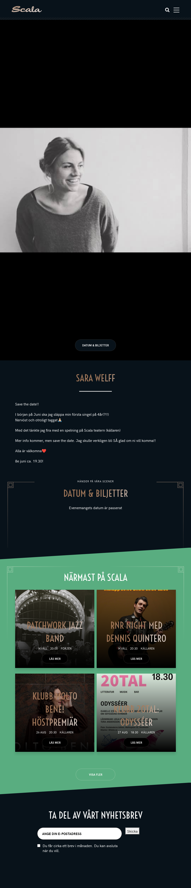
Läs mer (55, 659)
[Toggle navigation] (176, 10)
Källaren (147, 648)
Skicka (132, 831)
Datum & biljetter (95, 345)
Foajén (66, 648)
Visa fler (95, 774)
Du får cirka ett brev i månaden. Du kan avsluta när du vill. (80, 848)
